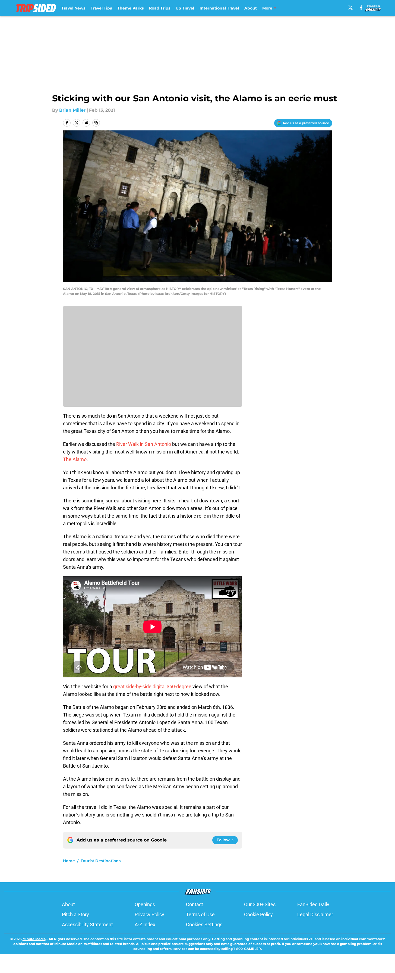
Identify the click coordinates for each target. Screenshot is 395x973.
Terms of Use (200, 914)
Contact (194, 904)
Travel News (73, 8)
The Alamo (75, 459)
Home (69, 860)
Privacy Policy (149, 914)
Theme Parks (130, 8)
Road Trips (159, 8)
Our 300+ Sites (260, 904)
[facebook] (361, 7)
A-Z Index (145, 924)
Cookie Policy (258, 914)
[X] (350, 7)
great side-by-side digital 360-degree (152, 686)
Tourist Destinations (101, 860)
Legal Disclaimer (315, 914)
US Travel (185, 8)
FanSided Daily (313, 904)
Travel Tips (101, 8)
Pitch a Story (75, 914)
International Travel (219, 8)
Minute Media (34, 939)
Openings (145, 904)
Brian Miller (72, 110)
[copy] (96, 123)
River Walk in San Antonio (143, 444)
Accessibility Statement (87, 924)
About (250, 8)
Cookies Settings (204, 924)
